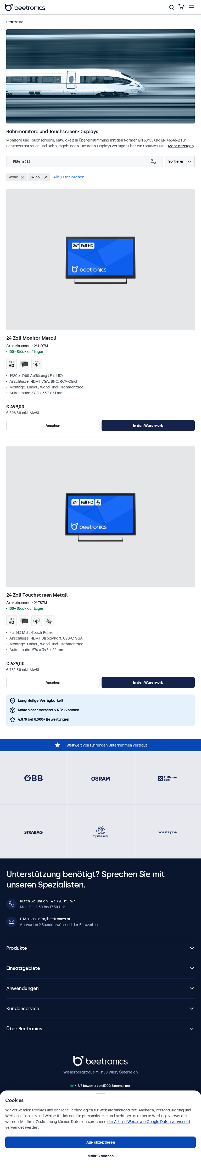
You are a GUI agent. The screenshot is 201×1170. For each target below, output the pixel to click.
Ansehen (53, 425)
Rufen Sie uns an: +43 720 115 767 (47, 901)
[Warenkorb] (181, 7)
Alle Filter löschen (68, 177)
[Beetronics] (25, 7)
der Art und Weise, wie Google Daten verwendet (148, 1121)
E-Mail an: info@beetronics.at (45, 919)
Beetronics (82, 1058)
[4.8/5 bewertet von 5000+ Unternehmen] (72, 1085)
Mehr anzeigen (181, 146)
